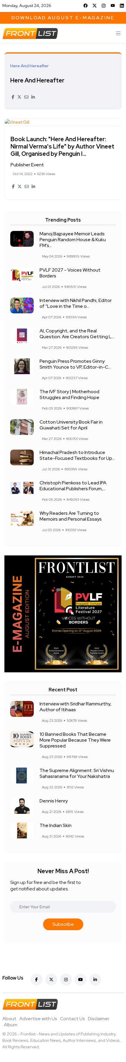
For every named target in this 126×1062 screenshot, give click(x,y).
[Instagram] (104, 5)
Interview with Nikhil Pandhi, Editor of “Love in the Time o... (76, 303)
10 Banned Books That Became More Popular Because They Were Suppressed (75, 740)
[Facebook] (86, 5)
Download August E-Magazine (63, 18)
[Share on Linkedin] (33, 97)
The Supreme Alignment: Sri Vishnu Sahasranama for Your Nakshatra (77, 773)
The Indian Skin (55, 825)
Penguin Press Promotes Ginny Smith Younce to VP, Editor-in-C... (75, 364)
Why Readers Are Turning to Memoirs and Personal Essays (71, 516)
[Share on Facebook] (13, 97)
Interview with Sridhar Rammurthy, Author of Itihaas (75, 707)
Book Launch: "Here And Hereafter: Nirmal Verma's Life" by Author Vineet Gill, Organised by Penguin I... (62, 146)
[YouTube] (113, 5)
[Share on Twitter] (19, 97)
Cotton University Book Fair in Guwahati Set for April (71, 425)
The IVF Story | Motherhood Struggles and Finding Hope (69, 394)
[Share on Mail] (26, 97)
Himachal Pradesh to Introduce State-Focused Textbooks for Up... (77, 455)
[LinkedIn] (122, 5)
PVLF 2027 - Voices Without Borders (70, 273)
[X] (95, 5)
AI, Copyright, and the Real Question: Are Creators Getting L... (77, 334)
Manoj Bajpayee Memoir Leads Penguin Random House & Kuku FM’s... (73, 239)
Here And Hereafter (37, 80)
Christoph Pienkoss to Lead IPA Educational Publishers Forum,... (73, 486)
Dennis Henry (54, 801)
